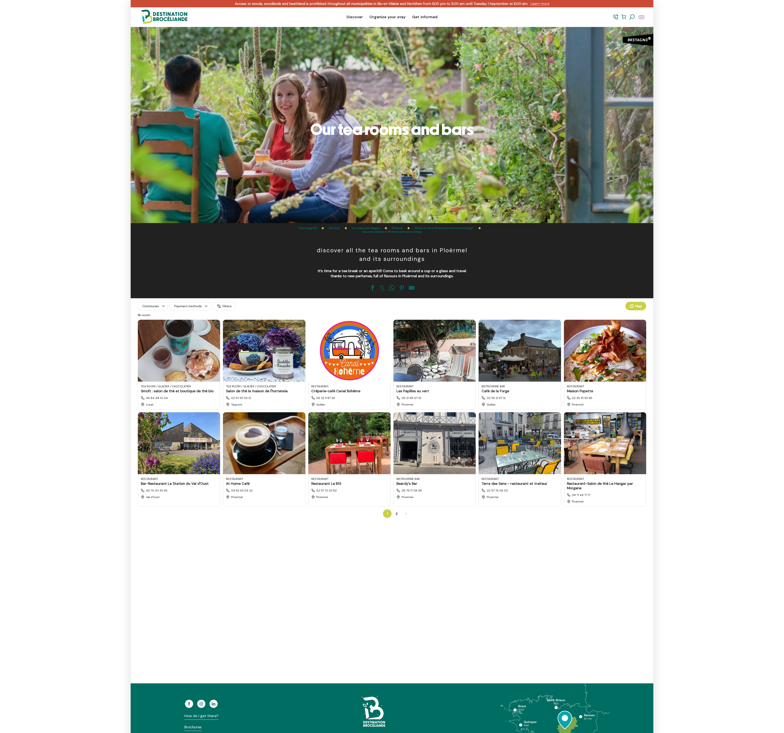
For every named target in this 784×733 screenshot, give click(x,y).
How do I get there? (201, 715)
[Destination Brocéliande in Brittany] (160, 17)
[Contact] (616, 19)
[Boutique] (624, 19)
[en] (641, 17)
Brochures (193, 727)
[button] (632, 17)
